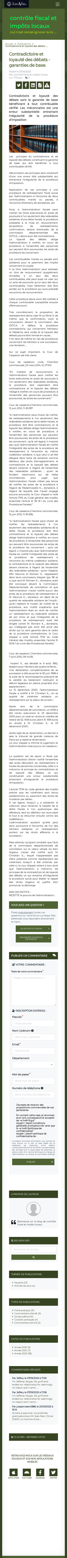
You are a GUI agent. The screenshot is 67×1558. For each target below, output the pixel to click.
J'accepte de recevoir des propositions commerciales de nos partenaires (35, 1108)
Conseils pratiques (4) (26, 1319)
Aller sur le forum (31, 928)
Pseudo (17, 1016)
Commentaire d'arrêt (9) (27, 1313)
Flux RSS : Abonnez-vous (29, 1437)
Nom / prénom (21, 1030)
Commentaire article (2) (27, 1322)
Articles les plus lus (24, 1285)
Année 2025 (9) (22, 1347)
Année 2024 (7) (22, 1350)
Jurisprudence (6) (23, 1316)
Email (15, 1044)
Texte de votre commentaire (26, 971)
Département (20, 1058)
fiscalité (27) (21, 1282)
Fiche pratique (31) (24, 1310)
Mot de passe (20, 1074)
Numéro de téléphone (26, 1088)
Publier (30, 1162)
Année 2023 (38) (23, 1353)
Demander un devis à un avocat (31, 938)
